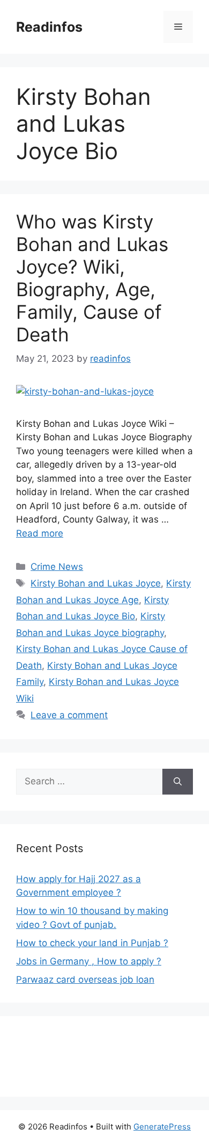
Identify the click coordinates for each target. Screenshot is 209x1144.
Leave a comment (69, 715)
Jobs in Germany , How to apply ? (88, 961)
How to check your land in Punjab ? (92, 943)
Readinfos (49, 27)
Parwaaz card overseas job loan (85, 979)
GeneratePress (162, 1126)
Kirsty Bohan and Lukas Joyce (96, 583)
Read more (39, 533)
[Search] (177, 782)
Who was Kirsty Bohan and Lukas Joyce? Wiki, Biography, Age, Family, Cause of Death (92, 278)
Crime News (57, 566)
